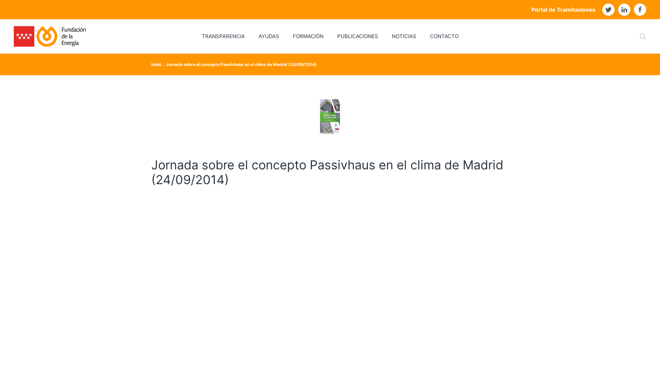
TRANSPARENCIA (223, 36)
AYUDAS (268, 36)
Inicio (156, 64)
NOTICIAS (404, 36)
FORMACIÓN (308, 36)
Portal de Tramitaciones (563, 9)
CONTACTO (444, 36)
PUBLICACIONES (357, 36)
